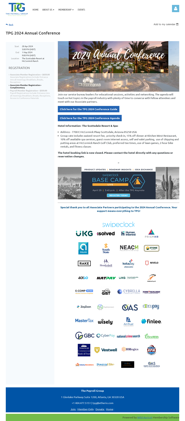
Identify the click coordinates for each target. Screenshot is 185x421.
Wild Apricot (144, 417)
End (17, 52)
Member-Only (85, 409)
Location (15, 58)
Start (17, 46)
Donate (100, 409)
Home (109, 409)
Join (73, 409)
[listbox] (166, 24)
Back (11, 24)
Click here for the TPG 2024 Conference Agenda (90, 118)
